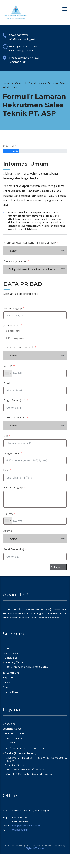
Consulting (11, 657)
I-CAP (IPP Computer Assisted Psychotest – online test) (36, 775)
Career (7, 687)
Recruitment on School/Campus (24, 769)
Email (6, 383)
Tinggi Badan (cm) (14, 400)
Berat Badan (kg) (13, 549)
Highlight (8, 677)
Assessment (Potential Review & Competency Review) (36, 759)
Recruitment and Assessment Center (27, 666)
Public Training (13, 737)
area (46, 845)
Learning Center (14, 662)
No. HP (7, 366)
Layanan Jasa (11, 652)
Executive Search (15, 765)
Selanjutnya (58, 567)
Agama (7, 530)
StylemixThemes (35, 848)
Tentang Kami (11, 672)
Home (6, 83)
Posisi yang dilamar (15, 261)
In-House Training (15, 733)
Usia (6, 470)
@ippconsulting (20, 829)
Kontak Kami (10, 691)
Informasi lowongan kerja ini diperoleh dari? (29, 242)
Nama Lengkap (12, 308)
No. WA (8, 513)
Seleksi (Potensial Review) (20, 753)
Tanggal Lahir (11, 453)
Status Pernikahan (14, 417)
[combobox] (35, 250)
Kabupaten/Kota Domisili (18, 347)
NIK (5, 436)
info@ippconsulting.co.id (26, 825)
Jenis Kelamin (11, 325)
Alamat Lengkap (13, 487)
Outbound (11, 742)
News (6, 682)
